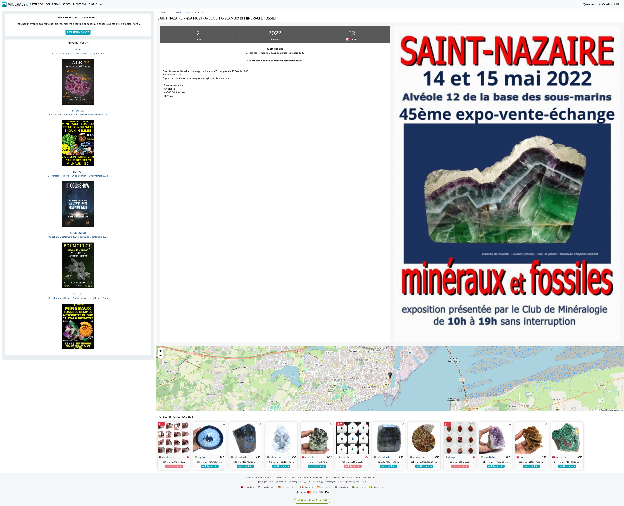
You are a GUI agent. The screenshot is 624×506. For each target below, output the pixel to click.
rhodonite (168, 457)
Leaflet (595, 410)
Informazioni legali (266, 477)
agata (201, 457)
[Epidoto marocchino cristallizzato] (317, 437)
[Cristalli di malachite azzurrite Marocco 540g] (567, 437)
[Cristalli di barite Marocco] (531, 437)
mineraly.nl (343, 487)
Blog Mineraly (266, 481)
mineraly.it (308, 487)
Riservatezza (283, 477)
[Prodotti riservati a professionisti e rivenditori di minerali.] (188, 457)
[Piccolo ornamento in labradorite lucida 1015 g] (388, 437)
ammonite (418, 457)
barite (523, 457)
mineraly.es (326, 487)
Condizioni (251, 477)
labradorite (240, 457)
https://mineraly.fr (357, 481)
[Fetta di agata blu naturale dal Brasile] (209, 437)
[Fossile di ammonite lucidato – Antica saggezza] (424, 437)
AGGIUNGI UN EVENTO (78, 32)
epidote (309, 457)
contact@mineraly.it (334, 481)
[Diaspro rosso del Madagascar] (460, 437)
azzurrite (561, 457)
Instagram (296, 481)
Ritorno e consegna (312, 477)
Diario (163, 13)
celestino (275, 457)
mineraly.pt (360, 487)
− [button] (160, 356)
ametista (489, 457)
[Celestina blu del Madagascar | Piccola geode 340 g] (281, 437)
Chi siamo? (296, 477)
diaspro (452, 457)
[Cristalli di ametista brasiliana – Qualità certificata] (495, 437)
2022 (171, 13)
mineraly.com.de (289, 487)
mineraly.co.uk (267, 487)
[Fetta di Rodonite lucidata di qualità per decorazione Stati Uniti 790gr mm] (174, 437)
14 (187, 13)
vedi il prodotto (174, 466)
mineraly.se (378, 487)
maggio (179, 13)
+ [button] (160, 351)
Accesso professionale (333, 477)
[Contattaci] (101, 4)
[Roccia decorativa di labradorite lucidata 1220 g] (245, 437)
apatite (345, 457)
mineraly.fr (249, 487)
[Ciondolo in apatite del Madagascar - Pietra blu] (352, 437)
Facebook (282, 481)
